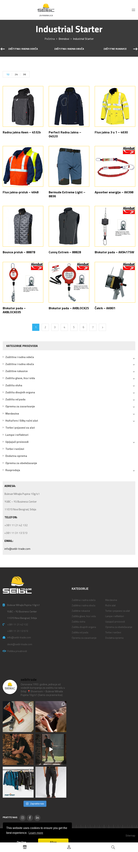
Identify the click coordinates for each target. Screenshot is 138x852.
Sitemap (130, 835)
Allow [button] (53, 842)
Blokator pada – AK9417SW (114, 252)
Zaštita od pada (15, 399)
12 (7, 74)
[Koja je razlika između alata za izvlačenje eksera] (18, 716)
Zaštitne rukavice (115, 49)
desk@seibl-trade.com (19, 644)
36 (24, 74)
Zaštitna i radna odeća (23, 49)
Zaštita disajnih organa (20, 392)
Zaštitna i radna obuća (69, 49)
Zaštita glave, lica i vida (20, 378)
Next (102, 327)
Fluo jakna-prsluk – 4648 (20, 192)
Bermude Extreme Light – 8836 (67, 194)
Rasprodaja (12, 470)
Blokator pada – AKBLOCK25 (69, 308)
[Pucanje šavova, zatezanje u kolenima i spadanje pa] (18, 749)
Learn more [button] (36, 832)
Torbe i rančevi (14, 449)
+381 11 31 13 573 (17, 631)
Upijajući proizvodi (17, 442)
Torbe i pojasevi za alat (20, 428)
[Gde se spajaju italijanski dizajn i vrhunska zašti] (50, 782)
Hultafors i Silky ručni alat (21, 421)
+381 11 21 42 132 (17, 624)
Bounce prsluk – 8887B (19, 252)
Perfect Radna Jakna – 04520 (65, 134)
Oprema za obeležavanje (21, 463)
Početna (50, 39)
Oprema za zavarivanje (20, 406)
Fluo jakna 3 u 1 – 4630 (111, 132)
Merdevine (12, 414)
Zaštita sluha (13, 385)
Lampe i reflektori (16, 435)
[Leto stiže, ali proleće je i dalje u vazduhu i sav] (50, 716)
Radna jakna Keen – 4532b (22, 132)
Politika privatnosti (17, 651)
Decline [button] (21, 842)
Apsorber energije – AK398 (114, 192)
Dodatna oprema (16, 456)
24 (16, 74)
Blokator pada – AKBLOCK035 (14, 310)
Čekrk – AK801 (105, 308)
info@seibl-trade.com (17, 549)
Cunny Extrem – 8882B (65, 252)
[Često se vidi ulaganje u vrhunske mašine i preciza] (50, 749)
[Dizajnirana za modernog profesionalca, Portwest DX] (18, 782)
